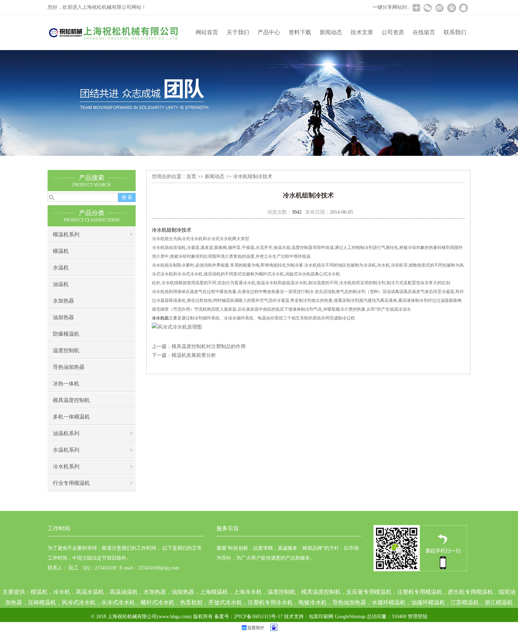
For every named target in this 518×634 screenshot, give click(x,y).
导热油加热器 (69, 367)
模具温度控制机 (71, 400)
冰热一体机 (66, 383)
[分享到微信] (427, 7)
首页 (191, 176)
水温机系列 (66, 450)
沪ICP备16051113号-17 (258, 616)
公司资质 (393, 32)
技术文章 (362, 32)
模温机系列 (66, 234)
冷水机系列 (66, 466)
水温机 (61, 267)
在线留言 (424, 32)
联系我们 (455, 32)
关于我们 (238, 32)
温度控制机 (66, 350)
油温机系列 (66, 433)
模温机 (61, 251)
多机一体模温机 (71, 417)
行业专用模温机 (71, 483)
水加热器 (63, 301)
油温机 (61, 284)
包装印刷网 (321, 616)
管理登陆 (417, 616)
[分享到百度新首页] (451, 7)
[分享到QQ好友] (463, 7)
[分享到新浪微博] (439, 7)
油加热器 (63, 317)
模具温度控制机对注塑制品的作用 (209, 346)
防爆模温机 (66, 334)
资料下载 (300, 32)
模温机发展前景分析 (194, 355)
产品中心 (269, 32)
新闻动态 (331, 32)
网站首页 (207, 32)
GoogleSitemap (350, 616)
